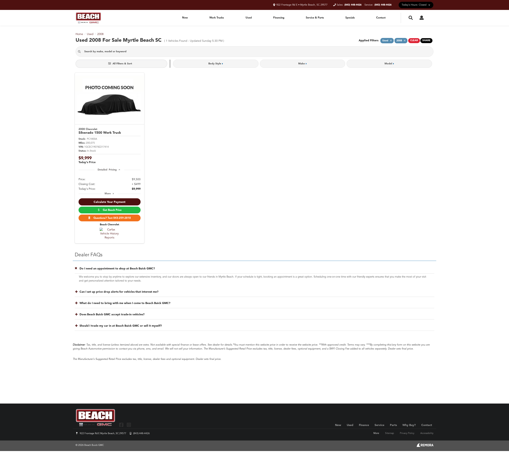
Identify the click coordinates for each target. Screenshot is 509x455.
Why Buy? (409, 425)
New (185, 17)
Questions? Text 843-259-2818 (111, 218)
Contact (381, 17)
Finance (364, 425)
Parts (393, 425)
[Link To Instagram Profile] (128, 424)
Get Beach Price (111, 210)
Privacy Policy (407, 433)
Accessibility (426, 433)
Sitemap (389, 433)
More (108, 194)
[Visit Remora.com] (425, 446)
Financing (278, 17)
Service (379, 425)
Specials (350, 17)
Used (249, 17)
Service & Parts (315, 17)
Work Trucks (216, 17)
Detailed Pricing (107, 170)
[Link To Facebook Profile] (121, 424)
